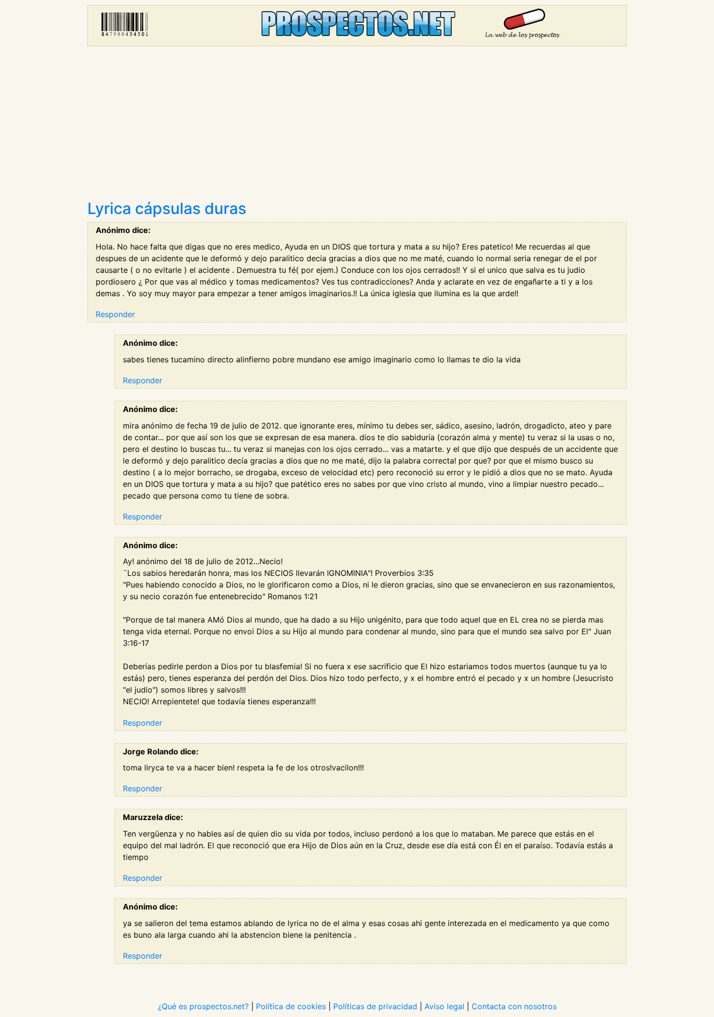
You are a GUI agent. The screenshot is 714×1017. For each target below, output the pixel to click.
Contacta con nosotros (514, 1006)
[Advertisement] (357, 126)
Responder (115, 314)
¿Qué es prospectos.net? (203, 1006)
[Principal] (357, 25)
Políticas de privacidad (375, 1006)
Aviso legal (444, 1006)
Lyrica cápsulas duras (166, 208)
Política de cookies (291, 1006)
